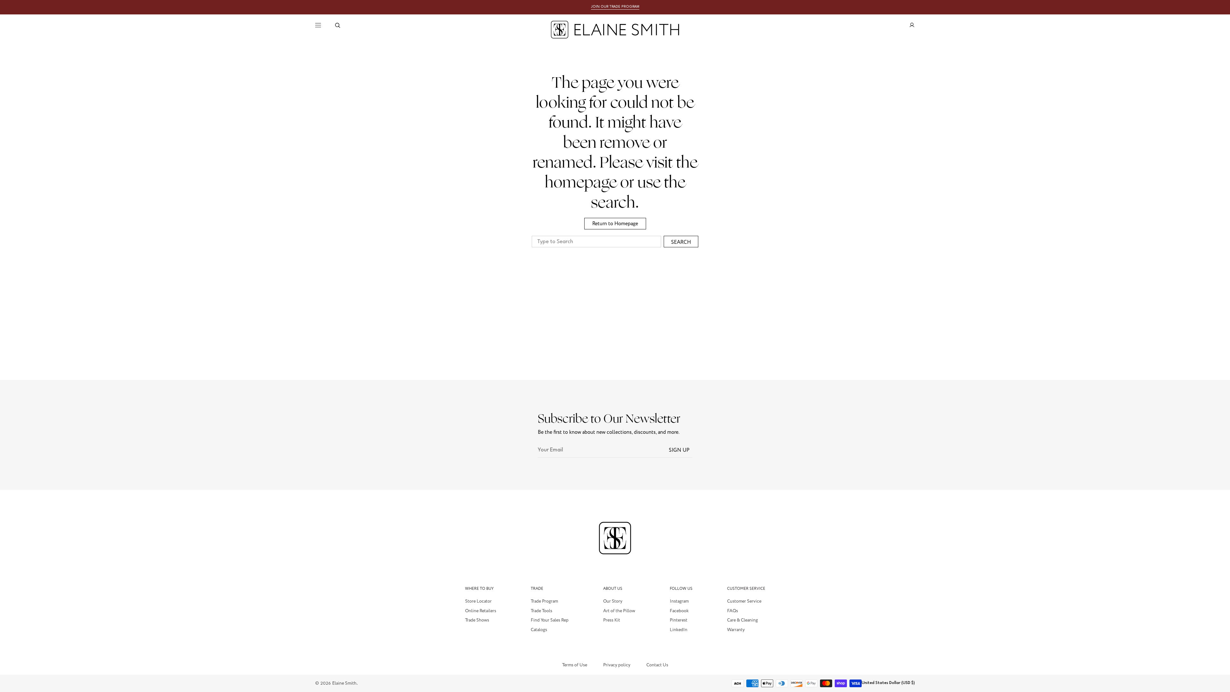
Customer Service (744, 602)
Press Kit (611, 620)
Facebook (679, 611)
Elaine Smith (344, 683)
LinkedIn (678, 630)
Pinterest (678, 620)
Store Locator (478, 602)
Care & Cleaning (742, 620)
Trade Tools (541, 611)
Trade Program (544, 602)
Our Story (612, 602)
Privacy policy (616, 665)
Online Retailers (480, 611)
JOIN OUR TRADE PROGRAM (615, 7)
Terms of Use (574, 665)
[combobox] (596, 241)
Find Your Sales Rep (550, 620)
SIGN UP (679, 450)
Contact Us (657, 665)
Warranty (736, 630)
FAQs (732, 611)
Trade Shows (477, 620)
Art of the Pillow (619, 611)
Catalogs (539, 630)
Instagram (679, 602)
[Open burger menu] (318, 25)
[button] (337, 25)
